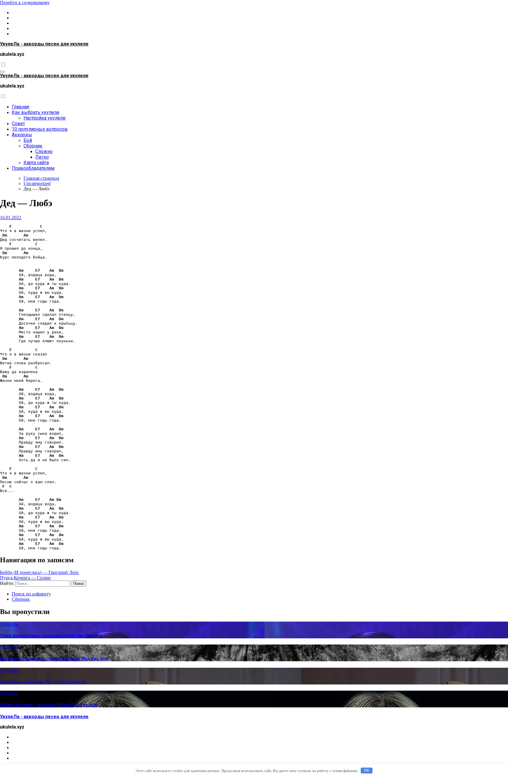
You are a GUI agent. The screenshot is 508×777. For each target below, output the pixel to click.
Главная (20, 107)
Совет (18, 123)
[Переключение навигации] (2, 72)
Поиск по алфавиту (31, 593)
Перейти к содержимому (25, 2)
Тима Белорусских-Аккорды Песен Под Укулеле (51, 635)
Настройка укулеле (45, 118)
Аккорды (22, 134)
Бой (28, 140)
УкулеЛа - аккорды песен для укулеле (44, 44)
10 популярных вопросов (40, 129)
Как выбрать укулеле (35, 112)
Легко (42, 157)
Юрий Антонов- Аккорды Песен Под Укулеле (48, 704)
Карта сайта (36, 162)
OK (367, 770)
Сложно (44, 151)
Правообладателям (33, 168)
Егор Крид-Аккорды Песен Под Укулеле (43, 681)
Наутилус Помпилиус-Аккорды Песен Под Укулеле (54, 658)
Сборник (33, 146)
